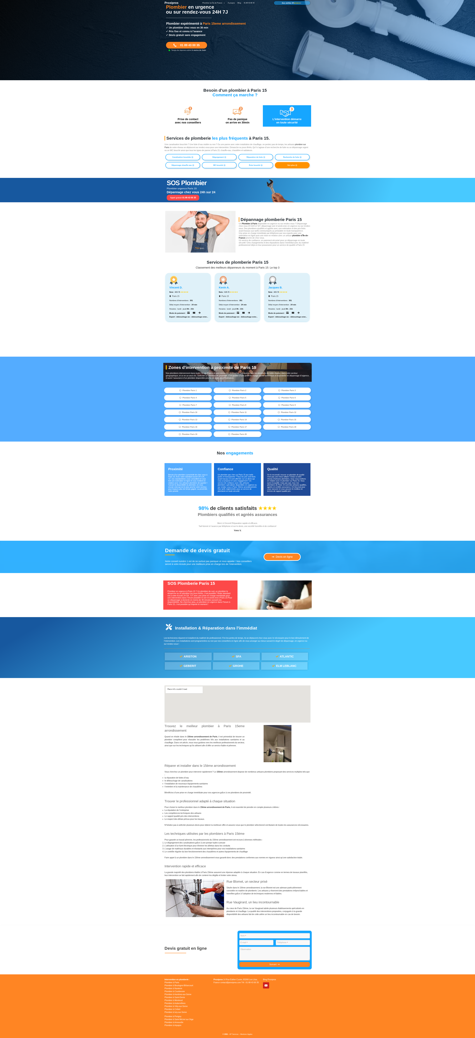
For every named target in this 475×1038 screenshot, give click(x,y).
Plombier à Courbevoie (175, 991)
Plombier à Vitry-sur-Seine (176, 1006)
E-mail (243, 942)
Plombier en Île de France (212, 3)
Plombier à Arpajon (173, 1025)
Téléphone (282, 942)
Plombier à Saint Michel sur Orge (179, 1019)
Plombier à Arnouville (174, 1022)
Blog (239, 3)
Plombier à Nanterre (173, 988)
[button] (182, 157)
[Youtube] (266, 985)
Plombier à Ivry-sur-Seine (176, 1012)
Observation (245, 949)
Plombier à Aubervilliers (175, 1003)
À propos (231, 3)
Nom (243, 936)
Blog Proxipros (269, 979)
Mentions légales (246, 1034)
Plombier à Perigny (173, 1016)
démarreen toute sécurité (287, 121)
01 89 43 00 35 (249, 3)
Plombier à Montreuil (174, 1000)
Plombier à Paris (172, 982)
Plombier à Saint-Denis (175, 997)
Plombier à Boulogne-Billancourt (179, 985)
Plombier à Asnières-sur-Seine (178, 994)
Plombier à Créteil (172, 1009)
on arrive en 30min (237, 121)
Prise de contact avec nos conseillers (188, 121)
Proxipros (171, 2)
